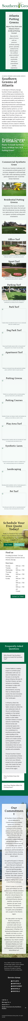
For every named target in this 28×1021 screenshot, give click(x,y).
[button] (19, 544)
